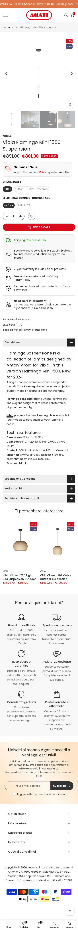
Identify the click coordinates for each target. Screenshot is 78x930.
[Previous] (7, 74)
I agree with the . (41, 794)
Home (6, 27)
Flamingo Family (20, 330)
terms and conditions (51, 794)
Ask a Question (43, 308)
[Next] (71, 74)
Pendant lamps (20, 319)
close (75, 4)
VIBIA (7, 135)
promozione (39, 330)
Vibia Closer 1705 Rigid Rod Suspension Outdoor (19, 577)
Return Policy (22, 280)
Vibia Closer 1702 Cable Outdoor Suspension (55, 577)
